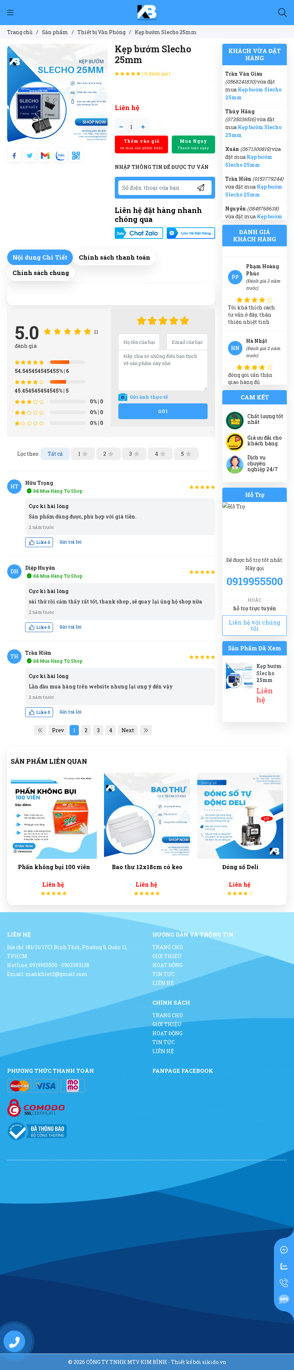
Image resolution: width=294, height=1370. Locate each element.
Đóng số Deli (173, 867)
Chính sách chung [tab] (41, 273)
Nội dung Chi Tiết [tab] (40, 257)
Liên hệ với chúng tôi (254, 625)
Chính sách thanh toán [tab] (114, 257)
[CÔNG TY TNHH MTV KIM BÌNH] (147, 12)
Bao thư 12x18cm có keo (79, 867)
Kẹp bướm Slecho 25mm (268, 673)
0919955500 (255, 581)
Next (128, 730)
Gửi (163, 411)
